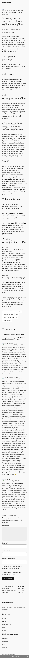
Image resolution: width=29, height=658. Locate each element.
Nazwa (5, 543)
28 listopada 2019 (18, 344)
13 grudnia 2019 (16, 480)
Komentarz (6, 526)
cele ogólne (6, 312)
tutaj (11, 194)
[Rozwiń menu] (26, 3)
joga (17, 314)
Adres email (6, 551)
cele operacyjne (16, 312)
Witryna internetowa (8, 559)
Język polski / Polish (9, 32)
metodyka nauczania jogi (10, 317)
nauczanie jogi (7, 320)
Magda (16, 377)
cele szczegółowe (8, 314)
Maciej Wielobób (7, 2)
